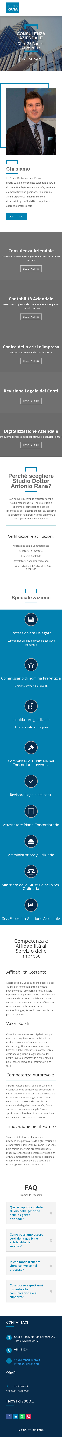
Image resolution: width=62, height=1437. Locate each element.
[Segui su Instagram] (28, 1416)
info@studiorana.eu (26, 1364)
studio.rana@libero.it (27, 1360)
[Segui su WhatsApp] (22, 1416)
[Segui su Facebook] (9, 1416)
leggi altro (31, 360)
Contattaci (30, 58)
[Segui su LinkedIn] (15, 1416)
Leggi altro (31, 268)
